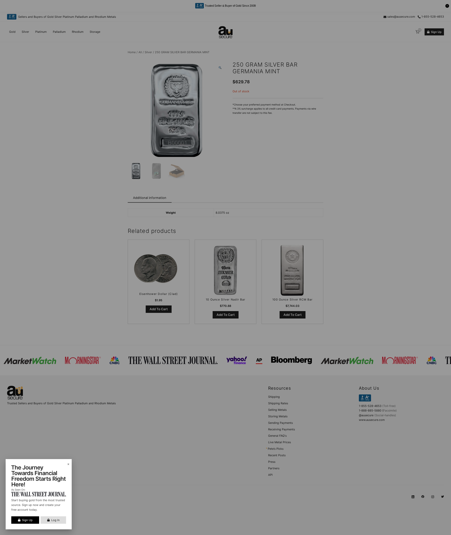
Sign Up (27, 520)
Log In (55, 520)
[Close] (68, 464)
